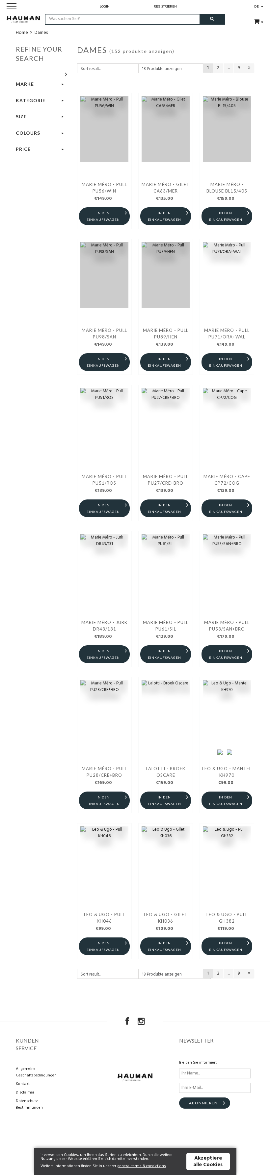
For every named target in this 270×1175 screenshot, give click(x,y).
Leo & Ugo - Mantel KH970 (227, 772)
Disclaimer (25, 1092)
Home (22, 32)
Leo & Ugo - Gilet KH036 (166, 918)
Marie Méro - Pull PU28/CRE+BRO (104, 772)
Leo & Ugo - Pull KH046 (104, 918)
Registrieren (165, 6)
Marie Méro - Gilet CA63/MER (166, 188)
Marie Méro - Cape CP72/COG (226, 480)
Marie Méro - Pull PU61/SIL (165, 626)
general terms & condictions (141, 1166)
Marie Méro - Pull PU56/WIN (104, 188)
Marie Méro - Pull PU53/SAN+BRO (227, 626)
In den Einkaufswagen (103, 216)
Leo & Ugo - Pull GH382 (227, 918)
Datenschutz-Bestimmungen (29, 1104)
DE (257, 6)
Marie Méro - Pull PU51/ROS (104, 480)
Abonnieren (203, 1102)
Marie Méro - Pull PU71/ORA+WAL (227, 333)
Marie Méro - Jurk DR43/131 (104, 626)
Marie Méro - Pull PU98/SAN (104, 333)
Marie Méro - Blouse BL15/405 (226, 188)
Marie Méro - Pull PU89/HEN (165, 333)
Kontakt (23, 1084)
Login (105, 6)
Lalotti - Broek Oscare (165, 772)
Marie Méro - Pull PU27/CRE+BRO (165, 480)
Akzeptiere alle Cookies (208, 1161)
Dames (41, 32)
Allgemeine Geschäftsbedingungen (34, 1072)
